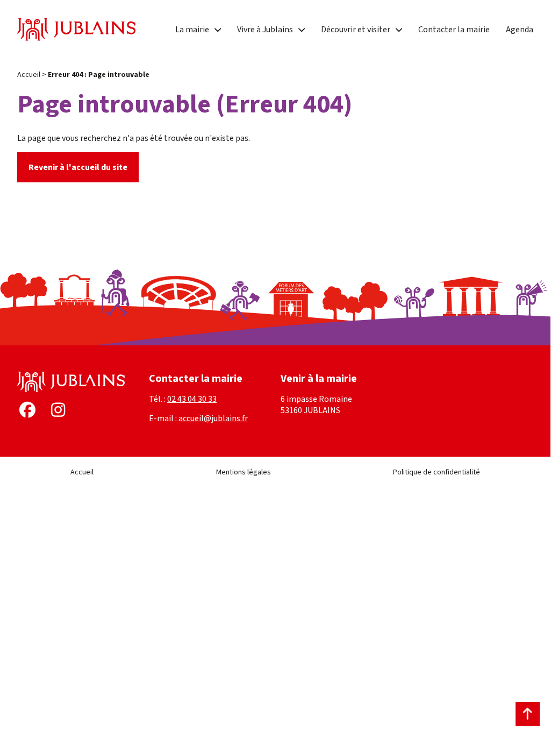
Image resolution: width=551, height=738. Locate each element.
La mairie (192, 30)
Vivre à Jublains (265, 30)
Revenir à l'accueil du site (77, 167)
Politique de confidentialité (436, 472)
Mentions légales (243, 472)
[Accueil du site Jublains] (76, 29)
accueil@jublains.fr (213, 418)
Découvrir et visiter (355, 30)
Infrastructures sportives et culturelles (308, 18)
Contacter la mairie (454, 30)
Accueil (28, 74)
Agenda (519, 30)
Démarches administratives (225, 37)
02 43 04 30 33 (192, 399)
